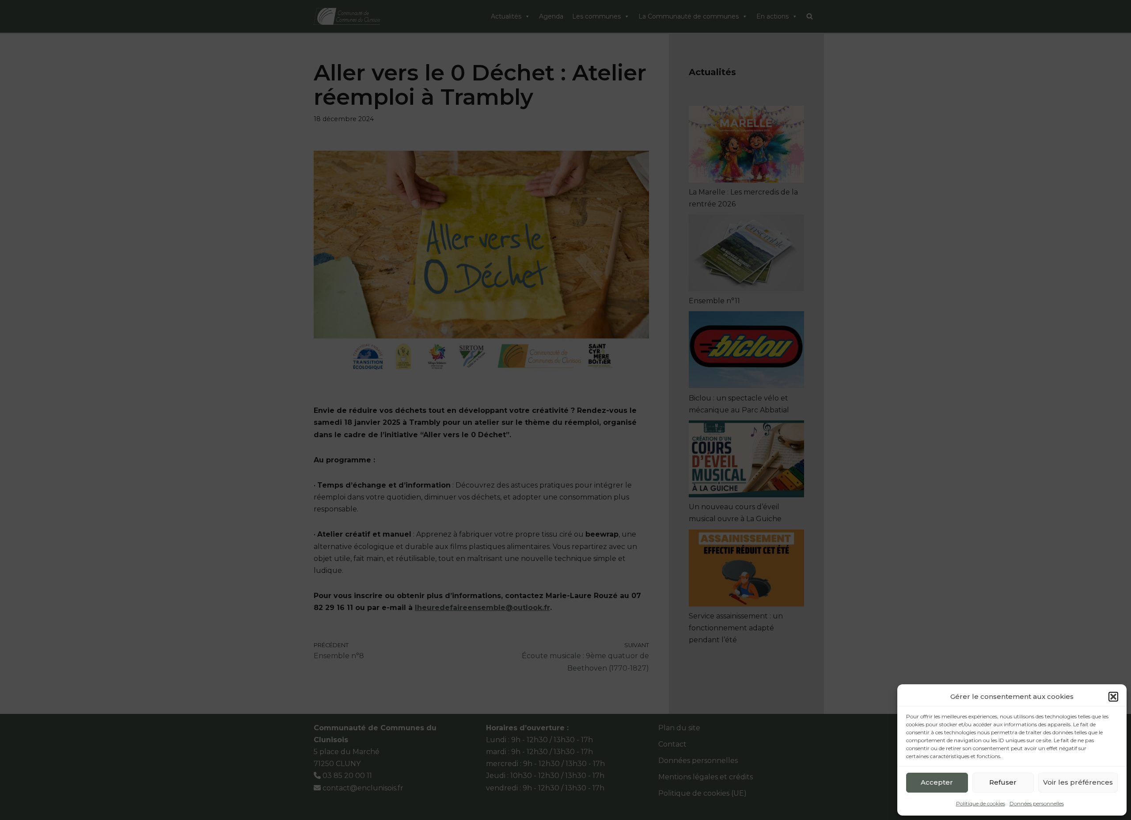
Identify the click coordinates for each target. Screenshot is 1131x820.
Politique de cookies (980, 803)
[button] (1113, 696)
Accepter (937, 782)
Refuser (1003, 782)
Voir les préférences (1078, 782)
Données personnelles (1037, 803)
